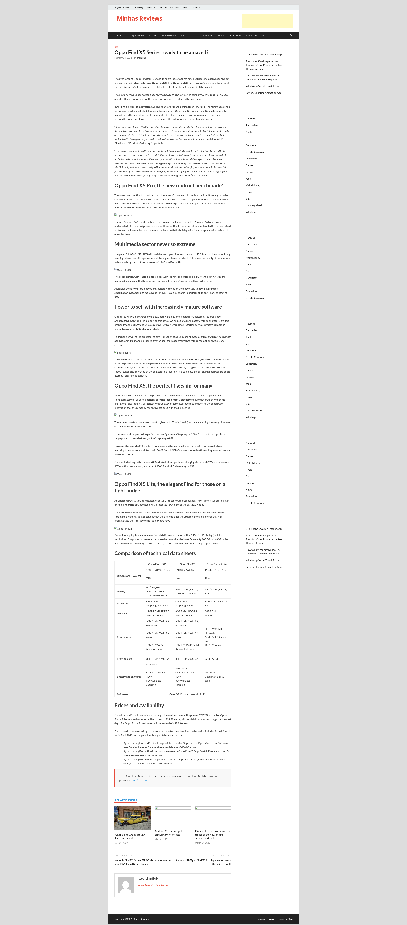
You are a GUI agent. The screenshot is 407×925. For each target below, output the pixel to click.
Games (152, 35)
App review (137, 35)
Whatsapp (251, 211)
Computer (207, 35)
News (221, 35)
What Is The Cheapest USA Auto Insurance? (130, 836)
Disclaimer (174, 7)
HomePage (139, 7)
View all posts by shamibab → (153, 884)
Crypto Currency (255, 35)
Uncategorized (254, 205)
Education (235, 35)
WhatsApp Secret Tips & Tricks (262, 85)
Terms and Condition (191, 7)
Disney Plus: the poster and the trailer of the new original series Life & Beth (213, 834)
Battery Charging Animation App (264, 92)
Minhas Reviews (139, 18)
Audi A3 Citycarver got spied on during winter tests (172, 832)
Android (121, 35)
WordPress (274, 919)
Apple (184, 35)
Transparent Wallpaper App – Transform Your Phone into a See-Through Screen (264, 65)
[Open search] (291, 35)
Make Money (169, 35)
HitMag (288, 919)
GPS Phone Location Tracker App (264, 54)
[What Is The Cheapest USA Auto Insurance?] (132, 819)
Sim (248, 198)
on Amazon (140, 780)
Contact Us (162, 7)
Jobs (248, 178)
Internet (250, 171)
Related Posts (125, 800)
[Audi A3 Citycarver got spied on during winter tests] (173, 817)
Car (194, 35)
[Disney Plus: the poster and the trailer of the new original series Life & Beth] (213, 817)
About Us (151, 7)
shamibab (141, 57)
